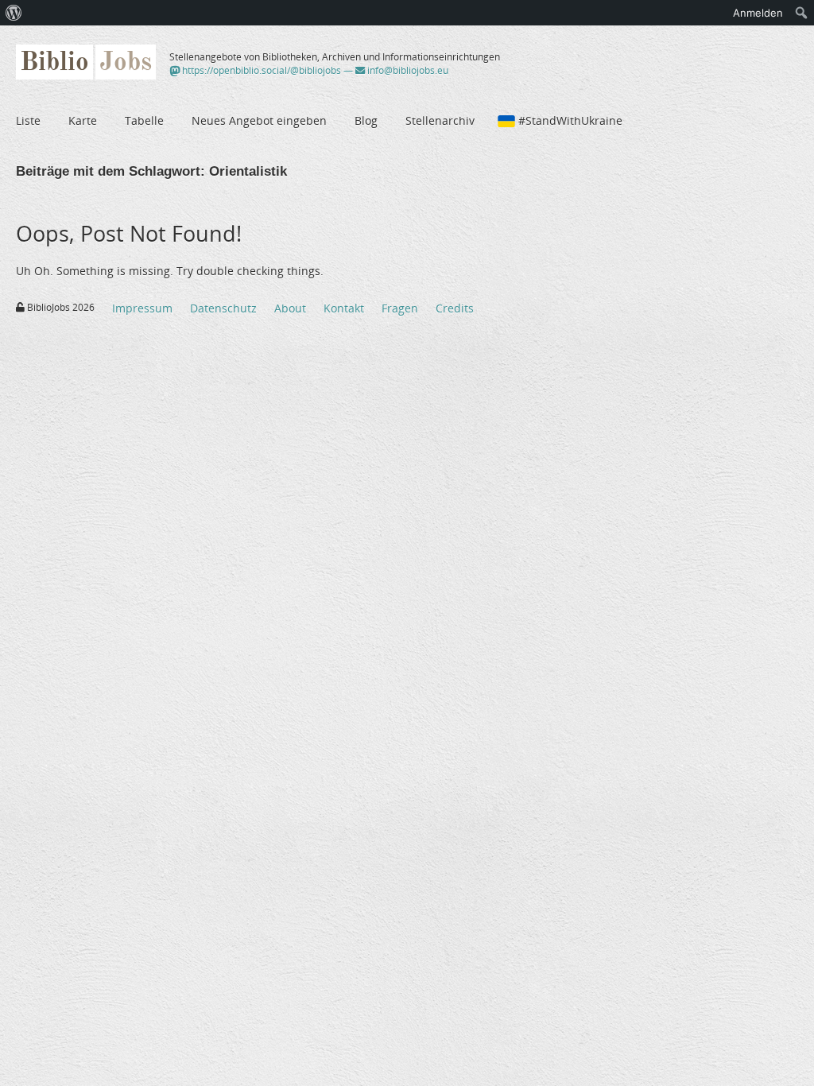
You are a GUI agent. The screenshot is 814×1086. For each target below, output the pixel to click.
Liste (28, 120)
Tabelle (144, 120)
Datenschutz (223, 308)
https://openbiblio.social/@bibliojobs (260, 70)
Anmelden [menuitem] (758, 12)
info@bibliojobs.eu (406, 70)
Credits (455, 308)
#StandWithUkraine (570, 120)
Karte (82, 120)
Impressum (142, 308)
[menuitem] (14, 12)
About (290, 308)
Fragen (400, 308)
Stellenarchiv (440, 120)
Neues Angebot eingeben (259, 120)
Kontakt (344, 308)
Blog (366, 120)
